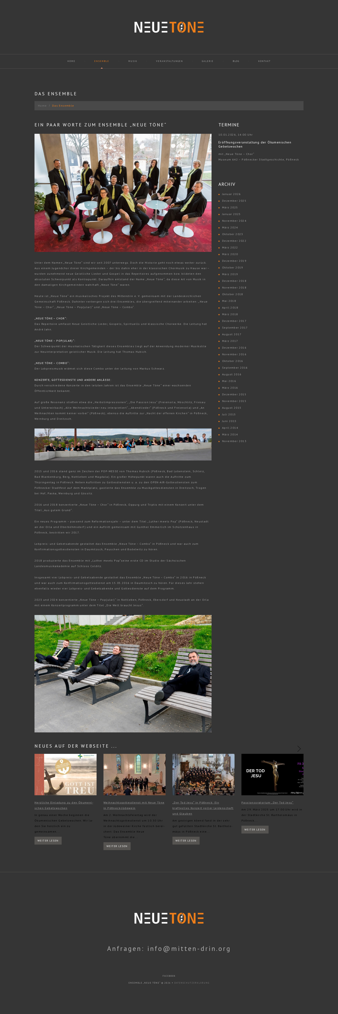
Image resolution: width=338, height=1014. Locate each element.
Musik (132, 61)
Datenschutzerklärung (191, 983)
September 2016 (235, 367)
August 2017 (231, 334)
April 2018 (230, 307)
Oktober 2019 (232, 267)
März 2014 (230, 434)
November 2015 (234, 401)
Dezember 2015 (234, 394)
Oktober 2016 (232, 361)
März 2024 (230, 227)
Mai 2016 (229, 381)
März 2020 (230, 254)
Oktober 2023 (232, 234)
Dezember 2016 (234, 347)
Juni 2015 (229, 421)
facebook (169, 976)
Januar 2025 (231, 214)
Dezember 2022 (234, 240)
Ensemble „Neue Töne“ (144, 983)
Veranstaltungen (169, 61)
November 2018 (234, 287)
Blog (236, 61)
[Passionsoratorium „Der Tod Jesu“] (272, 774)
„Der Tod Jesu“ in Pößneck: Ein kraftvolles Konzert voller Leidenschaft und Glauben (203, 808)
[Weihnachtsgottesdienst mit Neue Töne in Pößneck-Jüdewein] (134, 774)
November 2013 (234, 441)
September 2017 (235, 327)
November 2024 (234, 220)
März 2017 (230, 341)
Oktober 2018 (232, 294)
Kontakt (264, 61)
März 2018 (230, 314)
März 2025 (230, 207)
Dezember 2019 (234, 260)
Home (71, 61)
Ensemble (101, 61)
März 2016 (230, 387)
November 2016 (234, 354)
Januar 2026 (231, 194)
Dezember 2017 (234, 321)
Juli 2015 (229, 414)
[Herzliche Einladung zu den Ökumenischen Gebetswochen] (65, 774)
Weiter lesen (48, 840)
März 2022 (230, 247)
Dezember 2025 (234, 200)
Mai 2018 (229, 301)
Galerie (208, 61)
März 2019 (230, 274)
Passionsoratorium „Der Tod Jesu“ (267, 802)
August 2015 (231, 407)
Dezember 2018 (234, 281)
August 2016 (231, 374)
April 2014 (230, 427)
